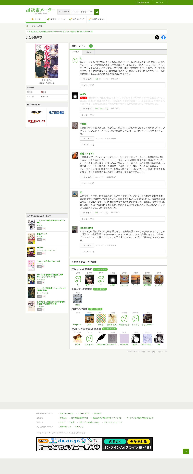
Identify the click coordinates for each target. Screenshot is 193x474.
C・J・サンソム (42, 293)
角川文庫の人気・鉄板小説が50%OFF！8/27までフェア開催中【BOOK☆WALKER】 (61, 32)
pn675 (83, 94)
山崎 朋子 (40, 306)
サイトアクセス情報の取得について (139, 418)
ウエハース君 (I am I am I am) (48, 261)
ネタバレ (88, 52)
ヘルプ (62, 422)
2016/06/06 (111, 138)
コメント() (103, 79)
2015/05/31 (115, 213)
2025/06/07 (115, 79)
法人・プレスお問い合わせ (89, 422)
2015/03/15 (111, 245)
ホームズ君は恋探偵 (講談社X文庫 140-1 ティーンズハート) (50, 276)
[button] (96, 12)
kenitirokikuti (86, 228)
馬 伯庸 (39, 236)
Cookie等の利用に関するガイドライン (107, 418)
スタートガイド (84, 413)
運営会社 (63, 418)
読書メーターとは (66, 413)
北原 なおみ (41, 279)
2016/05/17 (111, 177)
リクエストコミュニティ (113, 422)
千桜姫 (83, 124)
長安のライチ (42, 234)
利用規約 (97, 413)
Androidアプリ (65, 427)
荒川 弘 (39, 225)
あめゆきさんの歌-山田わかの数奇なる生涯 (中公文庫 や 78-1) (51, 303)
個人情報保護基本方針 (79, 418)
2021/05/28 (115, 109)
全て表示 (75, 52)
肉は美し (40, 248)
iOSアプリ (79, 427)
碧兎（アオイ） (87, 153)
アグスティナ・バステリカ (46, 250)
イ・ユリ (40, 264)
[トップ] (27, 26)
